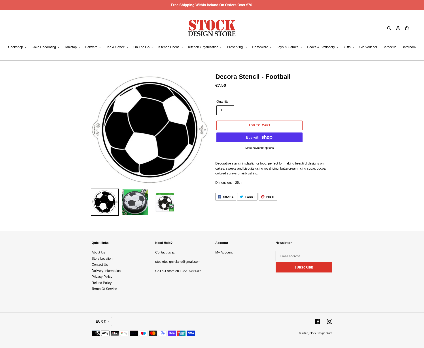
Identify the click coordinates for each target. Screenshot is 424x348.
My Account (224, 252)
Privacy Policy (102, 276)
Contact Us (100, 264)
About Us (98, 252)
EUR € (101, 321)
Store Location (102, 258)
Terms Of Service (104, 289)
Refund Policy (102, 283)
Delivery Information (106, 270)
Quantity (222, 101)
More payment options (259, 147)
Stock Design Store (320, 333)
